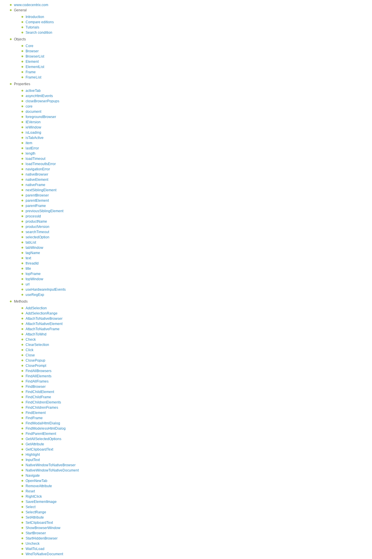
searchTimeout (37, 232)
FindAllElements (38, 376)
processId (33, 216)
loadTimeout (35, 159)
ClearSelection (37, 345)
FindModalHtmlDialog (43, 423)
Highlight (33, 455)
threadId (32, 263)
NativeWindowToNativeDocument (52, 470)
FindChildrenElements (43, 402)
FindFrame (34, 418)
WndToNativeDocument (44, 554)
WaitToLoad (35, 549)
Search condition (39, 33)
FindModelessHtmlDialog (46, 428)
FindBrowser (36, 387)
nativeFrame (35, 185)
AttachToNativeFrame (43, 329)
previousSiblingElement (44, 211)
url (28, 284)
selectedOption (37, 237)
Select (30, 507)
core (29, 106)
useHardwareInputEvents (46, 289)
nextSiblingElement (41, 190)
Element (32, 62)
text (28, 258)
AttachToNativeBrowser (44, 319)
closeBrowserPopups (42, 101)
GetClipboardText (39, 449)
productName (36, 221)
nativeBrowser (37, 174)
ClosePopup (35, 360)
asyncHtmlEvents (39, 96)
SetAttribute (35, 517)
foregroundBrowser (41, 117)
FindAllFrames (37, 381)
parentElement (37, 201)
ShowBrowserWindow (43, 528)
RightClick (34, 496)
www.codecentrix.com (31, 5)
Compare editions (40, 22)
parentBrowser (37, 195)
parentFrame (36, 206)
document (33, 112)
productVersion (37, 227)
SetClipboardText (39, 523)
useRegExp (35, 295)
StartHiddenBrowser (42, 538)
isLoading (33, 133)
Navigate (33, 476)
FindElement (36, 413)
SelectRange (36, 512)
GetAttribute (35, 444)
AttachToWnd (36, 334)
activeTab (33, 91)
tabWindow (34, 248)
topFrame (33, 274)
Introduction (35, 17)
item (29, 143)
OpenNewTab (36, 481)
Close (30, 355)
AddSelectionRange (42, 313)
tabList (31, 242)
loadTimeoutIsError (41, 164)
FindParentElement (41, 434)
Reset (30, 491)
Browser (32, 51)
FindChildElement (40, 392)
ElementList (35, 67)
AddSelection (36, 308)
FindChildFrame (38, 397)
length (30, 153)
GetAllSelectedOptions (43, 439)
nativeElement (37, 180)
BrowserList (35, 56)
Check (31, 339)
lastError (32, 148)
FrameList (33, 77)
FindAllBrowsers (38, 371)
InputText (33, 460)
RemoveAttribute (39, 486)
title (28, 269)
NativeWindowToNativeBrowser (51, 465)
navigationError (38, 169)
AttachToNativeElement (44, 324)
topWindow (34, 279)
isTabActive (35, 138)
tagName (33, 253)
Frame (31, 72)
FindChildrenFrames (42, 408)
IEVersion (33, 122)
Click (29, 350)
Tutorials (32, 27)
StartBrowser (36, 533)
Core (29, 46)
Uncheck (33, 544)
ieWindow (33, 127)
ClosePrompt (36, 366)
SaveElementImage (41, 502)
